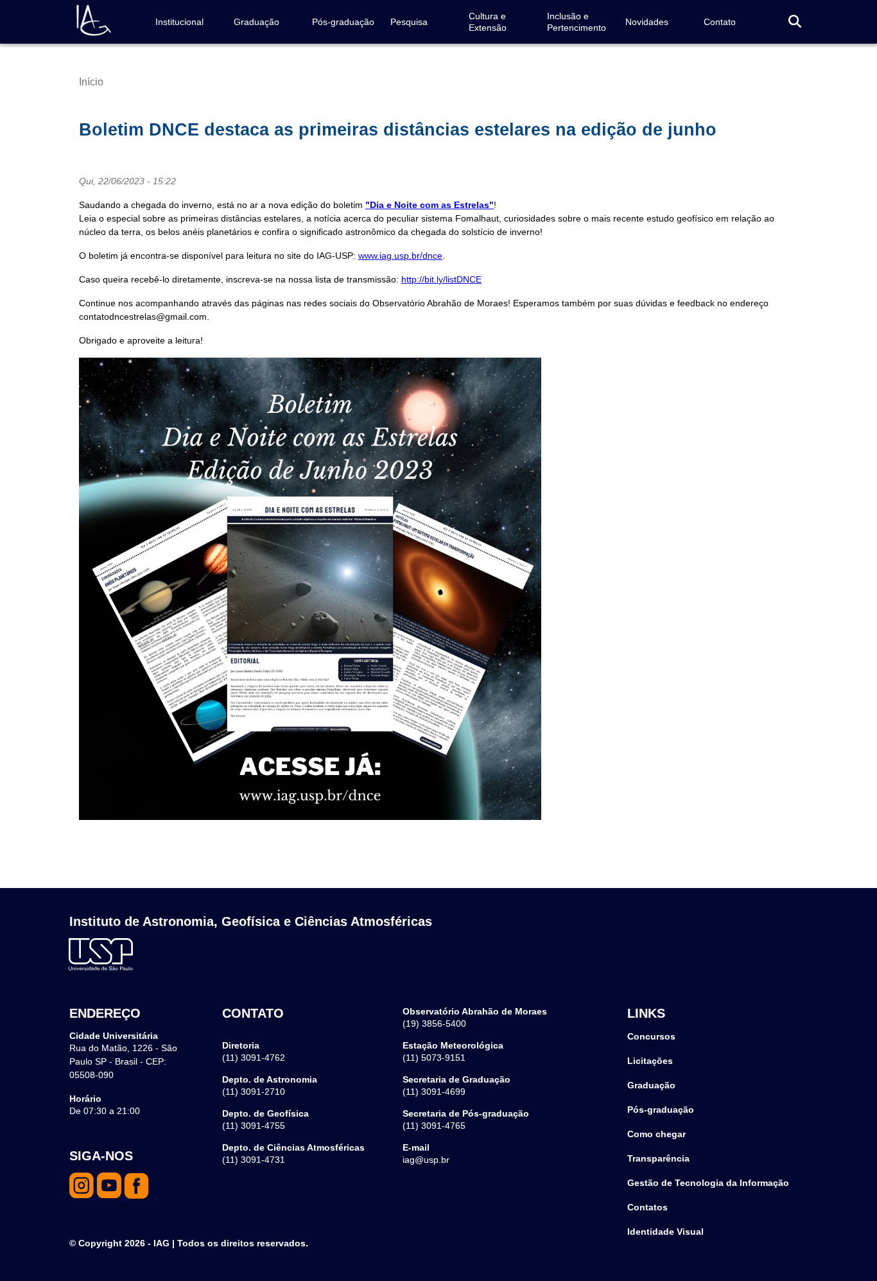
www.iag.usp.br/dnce (400, 255)
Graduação (256, 22)
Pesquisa (409, 22)
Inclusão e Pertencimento (576, 22)
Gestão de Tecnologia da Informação (708, 1183)
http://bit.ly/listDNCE (441, 279)
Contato (720, 22)
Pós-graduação (343, 22)
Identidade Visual (665, 1231)
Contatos (647, 1207)
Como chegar (656, 1134)
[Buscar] (795, 22)
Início (91, 81)
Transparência (658, 1158)
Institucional (179, 22)
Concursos (651, 1036)
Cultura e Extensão (488, 22)
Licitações (650, 1061)
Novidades (646, 22)
